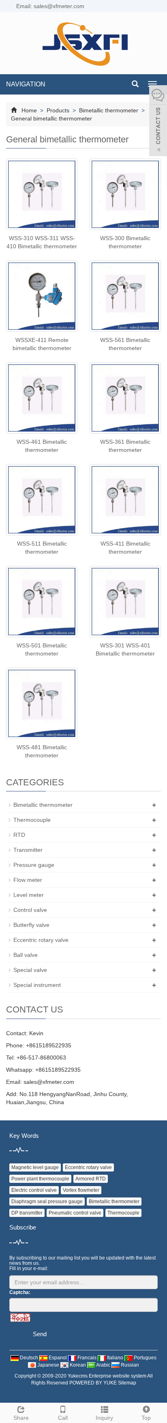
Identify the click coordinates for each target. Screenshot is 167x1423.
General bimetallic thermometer (51, 118)
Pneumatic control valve (75, 1213)
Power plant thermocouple (40, 1179)
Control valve (30, 910)
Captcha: (19, 1292)
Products (58, 110)
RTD (19, 835)
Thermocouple (32, 820)
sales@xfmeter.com (49, 1082)
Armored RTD (90, 1179)
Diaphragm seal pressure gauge (47, 1201)
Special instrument (37, 985)
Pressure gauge (33, 865)
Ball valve (25, 955)
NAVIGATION (25, 84)
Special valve (30, 970)
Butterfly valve (31, 925)
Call (63, 1417)
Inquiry (104, 1417)
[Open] (158, 121)
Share (21, 1417)
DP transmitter (27, 1213)
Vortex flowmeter (81, 1190)
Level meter (28, 895)
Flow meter (27, 880)
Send (40, 1334)
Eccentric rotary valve (41, 940)
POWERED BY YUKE (93, 1383)
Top (146, 1417)
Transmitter (28, 850)
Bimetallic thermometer (108, 110)
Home (29, 110)
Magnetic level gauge (35, 1167)
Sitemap (127, 1383)
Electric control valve (34, 1190)
